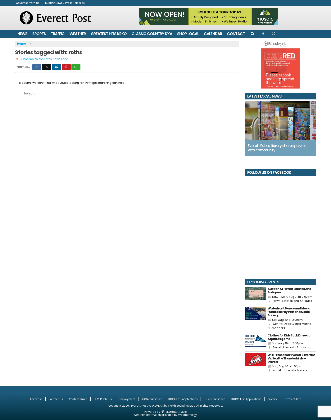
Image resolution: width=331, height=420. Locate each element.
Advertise (36, 399)
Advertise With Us (27, 3)
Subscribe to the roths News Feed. (44, 59)
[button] (252, 33)
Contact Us (55, 399)
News (22, 33)
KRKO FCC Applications (246, 399)
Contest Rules (78, 399)
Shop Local (188, 33)
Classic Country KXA (152, 33)
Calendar (213, 33)
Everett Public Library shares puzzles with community (277, 148)
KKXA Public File (151, 399)
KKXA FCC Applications (183, 399)
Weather (78, 33)
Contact (236, 33)
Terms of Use (292, 399)
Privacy (272, 399)
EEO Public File (103, 399)
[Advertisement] (208, 16)
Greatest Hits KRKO (109, 33)
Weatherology (187, 415)
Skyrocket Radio (176, 411)
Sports (39, 33)
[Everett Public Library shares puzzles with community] (280, 120)
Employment (127, 399)
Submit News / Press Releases (65, 3)
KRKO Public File (214, 399)
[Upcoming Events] (255, 295)
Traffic (58, 33)
